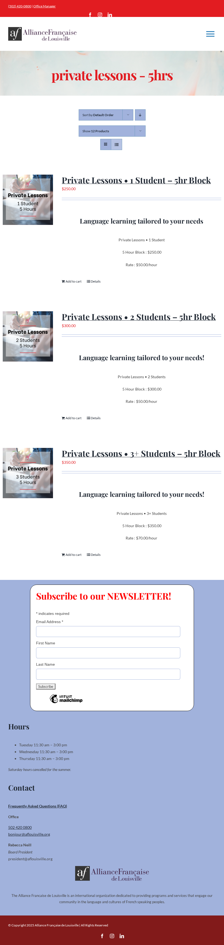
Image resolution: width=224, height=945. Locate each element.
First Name (45, 643)
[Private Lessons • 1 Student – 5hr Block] (28, 200)
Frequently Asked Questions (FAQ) (37, 806)
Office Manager (44, 6)
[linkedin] (110, 15)
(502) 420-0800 (19, 6)
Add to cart (73, 281)
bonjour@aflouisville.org (29, 834)
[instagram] (100, 15)
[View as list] (116, 144)
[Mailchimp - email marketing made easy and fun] (66, 703)
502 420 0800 (20, 827)
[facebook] (90, 15)
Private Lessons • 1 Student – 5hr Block (136, 180)
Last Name (45, 664)
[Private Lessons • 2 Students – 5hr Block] (28, 336)
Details (96, 281)
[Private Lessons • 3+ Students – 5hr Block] (28, 473)
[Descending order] (140, 115)
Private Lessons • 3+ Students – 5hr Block (141, 453)
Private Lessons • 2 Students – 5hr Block (139, 316)
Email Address (49, 622)
